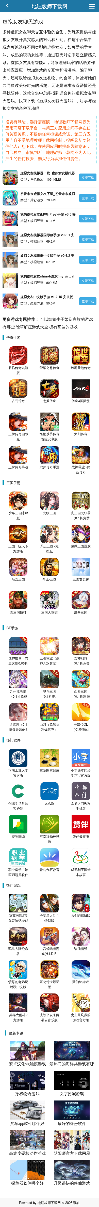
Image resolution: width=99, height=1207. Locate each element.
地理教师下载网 (49, 6)
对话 (47, 39)
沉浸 (67, 70)
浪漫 (76, 85)
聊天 (31, 32)
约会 (63, 78)
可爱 (76, 47)
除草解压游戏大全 (32, 327)
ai (44, 62)
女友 (23, 32)
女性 (35, 55)
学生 (88, 47)
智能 (39, 62)
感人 (35, 39)
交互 (39, 32)
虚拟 (15, 32)
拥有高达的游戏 (63, 327)
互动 (59, 39)
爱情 (84, 85)
